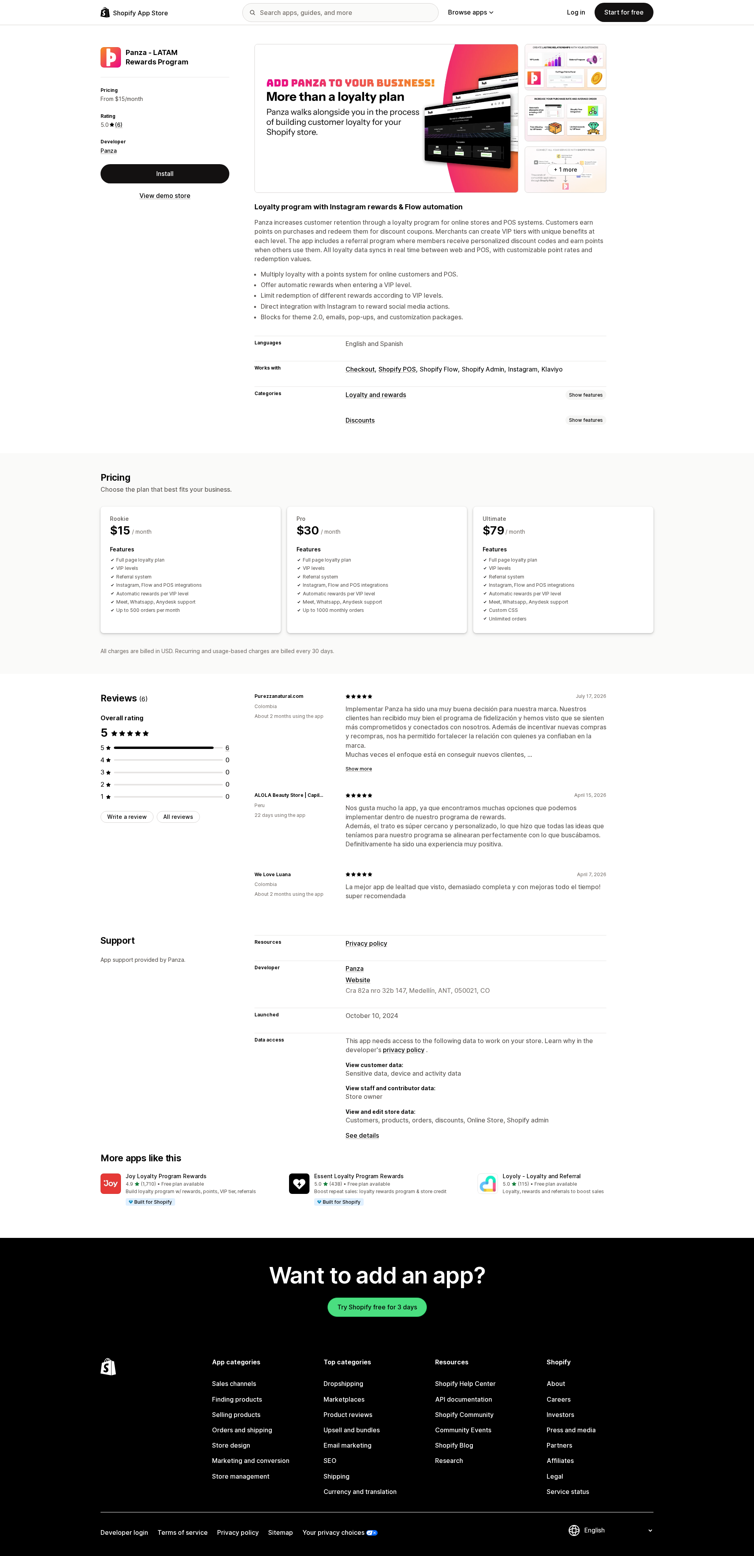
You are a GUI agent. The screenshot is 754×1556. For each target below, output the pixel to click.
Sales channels (234, 1384)
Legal (555, 1476)
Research (449, 1460)
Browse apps (467, 12)
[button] (188, 1189)
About (556, 1384)
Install (165, 174)
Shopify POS (397, 369)
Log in (576, 12)
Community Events (463, 1430)
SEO (330, 1460)
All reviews (178, 816)
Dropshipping (343, 1384)
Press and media (571, 1430)
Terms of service (182, 1532)
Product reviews (348, 1415)
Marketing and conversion (250, 1460)
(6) (119, 124)
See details (362, 1135)
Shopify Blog (454, 1445)
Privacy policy (366, 943)
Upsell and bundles (352, 1430)
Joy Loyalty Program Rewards (166, 1176)
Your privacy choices (333, 1532)
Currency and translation (360, 1492)
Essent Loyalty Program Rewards (359, 1176)
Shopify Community (464, 1415)
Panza (109, 150)
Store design (231, 1445)
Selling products (236, 1415)
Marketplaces (344, 1399)
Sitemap (280, 1532)
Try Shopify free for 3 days (377, 1307)
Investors (560, 1415)
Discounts (360, 420)
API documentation (463, 1399)
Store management (240, 1476)
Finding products (237, 1399)
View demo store (164, 196)
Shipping (337, 1476)
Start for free (624, 12)
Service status (568, 1492)
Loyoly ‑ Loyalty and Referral (542, 1176)
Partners (559, 1445)
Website (358, 980)
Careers (559, 1399)
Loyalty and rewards (376, 395)
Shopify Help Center (465, 1384)
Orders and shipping (242, 1430)
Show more (359, 769)
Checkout (360, 369)
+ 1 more (565, 169)
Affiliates (560, 1460)
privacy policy (404, 1050)
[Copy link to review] (308, 696)
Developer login (124, 1532)
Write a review (127, 816)
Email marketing (348, 1445)
